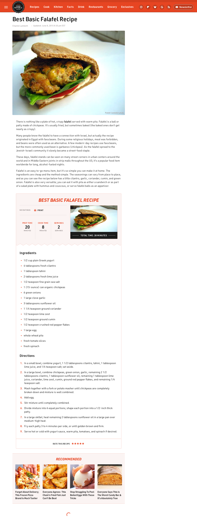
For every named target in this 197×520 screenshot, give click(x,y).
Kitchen (58, 6)
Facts (70, 6)
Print (40, 210)
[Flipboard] (148, 7)
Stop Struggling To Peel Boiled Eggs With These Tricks (82, 495)
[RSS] (169, 7)
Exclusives (127, 6)
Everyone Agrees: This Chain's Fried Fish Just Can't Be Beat (54, 495)
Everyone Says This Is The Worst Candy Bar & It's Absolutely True (109, 495)
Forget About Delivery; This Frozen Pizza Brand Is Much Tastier (27, 495)
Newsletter (185, 7)
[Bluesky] (155, 7)
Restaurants (96, 6)
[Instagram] (141, 7)
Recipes (34, 6)
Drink (81, 6)
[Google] (162, 7)
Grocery (112, 6)
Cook (46, 6)
